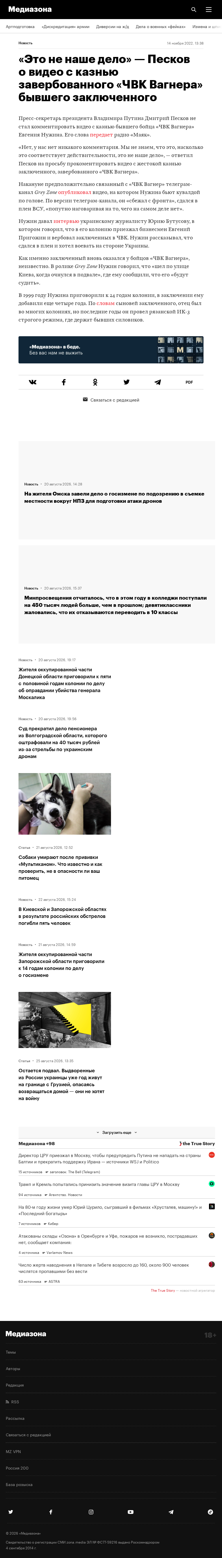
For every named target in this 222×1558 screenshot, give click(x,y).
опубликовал (74, 192)
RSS (14, 1401)
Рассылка (15, 1418)
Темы (11, 1351)
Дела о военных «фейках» (161, 26)
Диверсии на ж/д (112, 26)
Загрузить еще (116, 1132)
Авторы (13, 1368)
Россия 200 (17, 1467)
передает (101, 135)
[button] (208, 9)
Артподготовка (20, 26)
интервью (66, 221)
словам (106, 303)
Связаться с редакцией (114, 399)
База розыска (19, 1484)
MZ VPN (13, 1451)
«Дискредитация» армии (65, 26)
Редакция (15, 1384)
